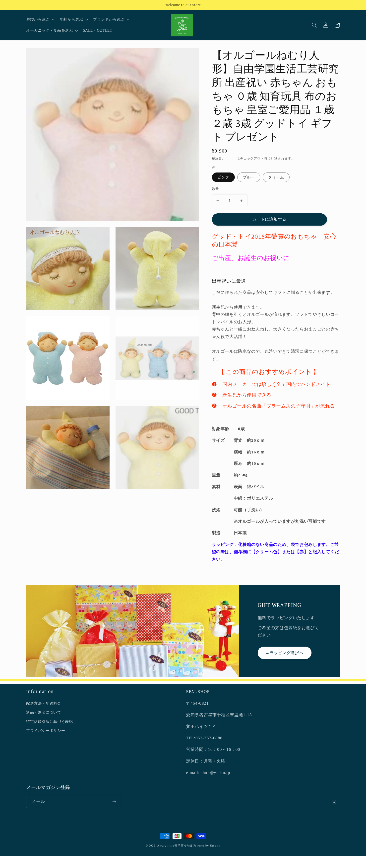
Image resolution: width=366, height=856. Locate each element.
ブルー (249, 177)
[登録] (114, 802)
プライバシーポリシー (45, 731)
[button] (40, 19)
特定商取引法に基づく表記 (49, 722)
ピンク (223, 177)
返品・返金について (43, 712)
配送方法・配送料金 (43, 703)
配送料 (231, 158)
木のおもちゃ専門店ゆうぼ (174, 845)
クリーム (276, 177)
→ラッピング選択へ (284, 653)
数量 (215, 189)
